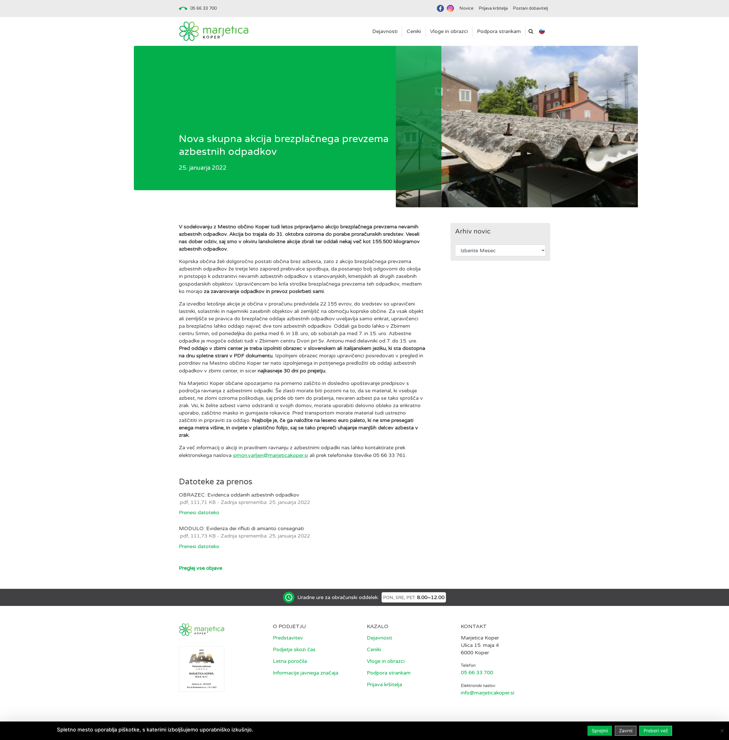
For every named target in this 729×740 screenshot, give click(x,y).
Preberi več (656, 730)
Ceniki (374, 649)
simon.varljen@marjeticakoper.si (270, 455)
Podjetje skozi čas (294, 649)
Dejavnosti (379, 638)
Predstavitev (288, 638)
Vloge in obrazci (386, 661)
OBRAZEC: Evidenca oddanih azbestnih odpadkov (239, 495)
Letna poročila (290, 661)
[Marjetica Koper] (214, 31)
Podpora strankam (389, 673)
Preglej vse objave (200, 568)
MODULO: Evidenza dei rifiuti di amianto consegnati (241, 528)
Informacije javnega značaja (305, 673)
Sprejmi (600, 730)
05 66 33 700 (203, 8)
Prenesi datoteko (199, 512)
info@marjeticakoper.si (487, 693)
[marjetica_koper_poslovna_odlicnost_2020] (201, 669)
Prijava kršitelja (384, 684)
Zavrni (625, 730)
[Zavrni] (722, 730)
